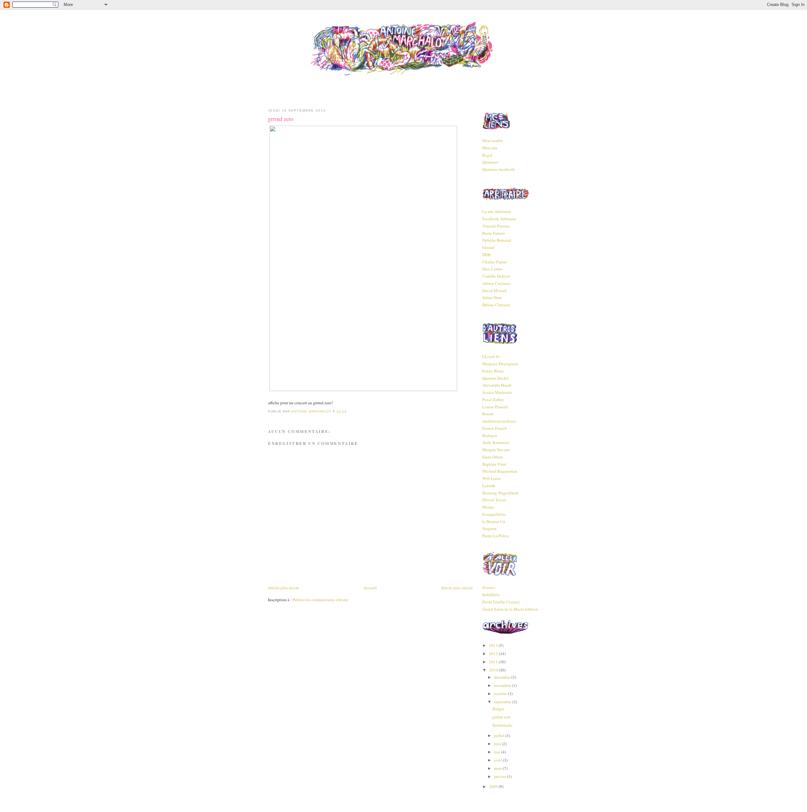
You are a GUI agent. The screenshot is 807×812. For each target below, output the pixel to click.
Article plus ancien (457, 587)
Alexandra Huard (496, 385)
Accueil (370, 587)
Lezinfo (488, 485)
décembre (502, 677)
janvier (500, 776)
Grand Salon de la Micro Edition (510, 609)
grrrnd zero (501, 717)
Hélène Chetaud (496, 305)
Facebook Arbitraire (499, 219)
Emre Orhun (492, 457)
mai (497, 752)
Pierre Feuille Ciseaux (501, 602)
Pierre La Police (495, 535)
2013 (494, 645)
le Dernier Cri (493, 521)
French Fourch (494, 428)
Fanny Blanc (493, 371)
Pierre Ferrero (493, 233)
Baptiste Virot (494, 464)
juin (498, 743)
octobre (501, 693)
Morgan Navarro (496, 449)
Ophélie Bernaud (496, 240)
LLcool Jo (491, 356)
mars (498, 768)
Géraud (488, 247)
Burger (498, 708)
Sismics (488, 587)
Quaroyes (490, 162)
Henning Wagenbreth (500, 493)
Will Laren (491, 478)
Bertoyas (489, 435)
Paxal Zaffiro (493, 399)
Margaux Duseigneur (500, 363)
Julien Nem (492, 297)
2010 (494, 670)
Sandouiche (502, 725)
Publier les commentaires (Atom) (320, 599)
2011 (494, 662)
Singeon (489, 528)
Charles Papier (494, 262)
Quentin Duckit (495, 378)
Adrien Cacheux (496, 283)
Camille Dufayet (496, 276)
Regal (487, 155)
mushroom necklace (499, 421)
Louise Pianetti (495, 407)
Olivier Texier (494, 500)
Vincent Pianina (496, 226)
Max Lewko (492, 269)
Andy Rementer (495, 442)
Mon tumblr (492, 140)
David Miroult (494, 290)
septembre (503, 702)
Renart (488, 414)
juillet (499, 735)
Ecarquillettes (494, 514)
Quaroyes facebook (498, 169)
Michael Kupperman (499, 471)
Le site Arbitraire (496, 211)
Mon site (489, 148)
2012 (494, 653)
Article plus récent (283, 587)
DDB (486, 254)
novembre (503, 685)
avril (498, 760)
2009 (494, 786)
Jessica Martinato (497, 392)
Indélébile (491, 594)
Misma (488, 507)
